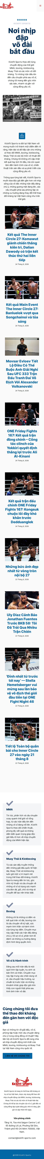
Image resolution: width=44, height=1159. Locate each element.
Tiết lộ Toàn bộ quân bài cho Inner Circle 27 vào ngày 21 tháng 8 (22, 752)
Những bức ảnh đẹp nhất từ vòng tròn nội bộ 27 (22, 571)
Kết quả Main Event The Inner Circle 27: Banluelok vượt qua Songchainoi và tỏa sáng (22, 312)
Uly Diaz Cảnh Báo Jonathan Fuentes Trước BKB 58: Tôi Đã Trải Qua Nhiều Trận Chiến (22, 623)
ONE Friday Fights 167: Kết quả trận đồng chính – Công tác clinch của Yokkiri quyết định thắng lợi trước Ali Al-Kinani (22, 443)
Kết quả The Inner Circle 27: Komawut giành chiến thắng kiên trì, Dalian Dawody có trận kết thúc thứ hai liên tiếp (22, 247)
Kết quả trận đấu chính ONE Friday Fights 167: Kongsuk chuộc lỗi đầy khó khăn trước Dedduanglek (22, 511)
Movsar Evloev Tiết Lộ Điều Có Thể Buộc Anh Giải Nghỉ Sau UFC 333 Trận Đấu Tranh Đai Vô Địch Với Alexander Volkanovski (22, 373)
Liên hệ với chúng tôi (17, 1056)
